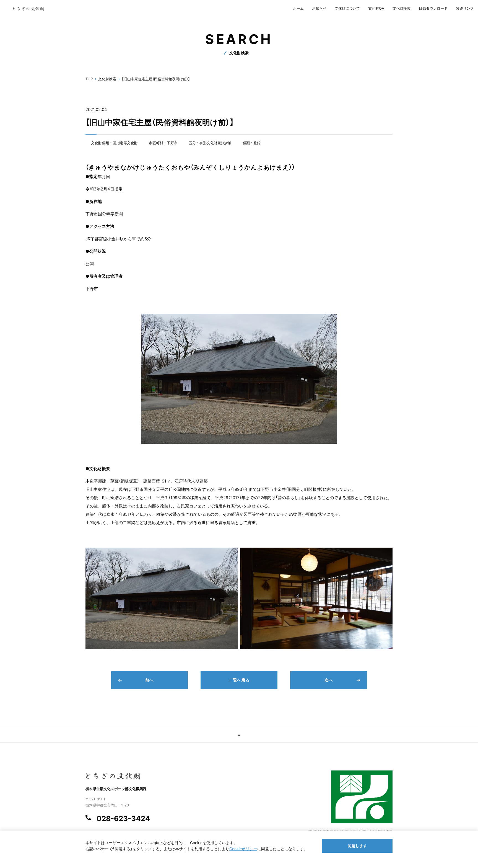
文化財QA (376, 8)
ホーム (298, 8)
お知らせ (319, 8)
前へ (149, 680)
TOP (89, 79)
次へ (328, 680)
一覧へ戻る (239, 680)
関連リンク (465, 8)
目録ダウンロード (433, 8)
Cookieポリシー (243, 848)
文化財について (347, 8)
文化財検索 (402, 8)
